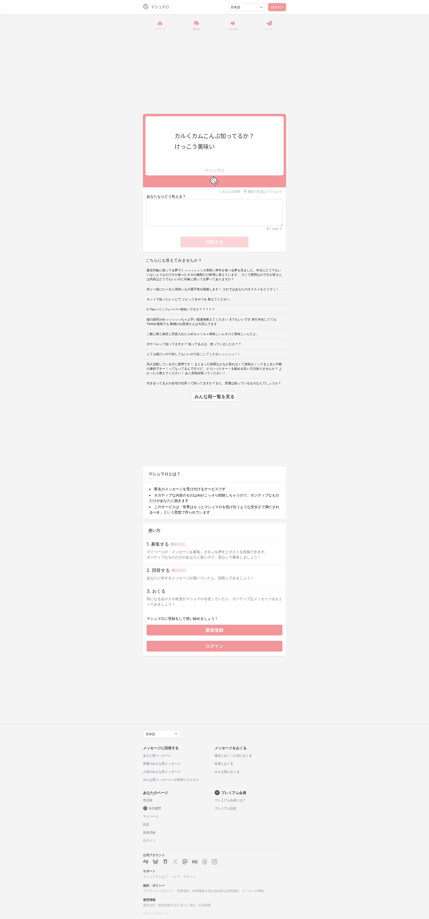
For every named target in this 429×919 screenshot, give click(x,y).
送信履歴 (153, 808)
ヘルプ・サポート (183, 876)
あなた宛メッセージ (157, 755)
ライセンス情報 (253, 891)
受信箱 (147, 800)
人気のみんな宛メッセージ (162, 771)
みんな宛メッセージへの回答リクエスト (171, 779)
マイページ (151, 816)
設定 (146, 824)
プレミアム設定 (225, 808)
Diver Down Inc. (157, 913)
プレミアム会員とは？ (230, 800)
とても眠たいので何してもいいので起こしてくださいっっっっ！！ (193, 354)
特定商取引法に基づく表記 (177, 905)
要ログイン (178, 544)
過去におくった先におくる (233, 755)
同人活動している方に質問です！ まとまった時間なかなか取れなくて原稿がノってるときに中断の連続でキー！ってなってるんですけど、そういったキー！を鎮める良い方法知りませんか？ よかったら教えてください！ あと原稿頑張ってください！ (214, 368)
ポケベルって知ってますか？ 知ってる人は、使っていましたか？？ (194, 344)
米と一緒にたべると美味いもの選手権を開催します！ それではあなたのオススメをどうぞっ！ (213, 289)
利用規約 (183, 891)
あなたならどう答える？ (166, 196)
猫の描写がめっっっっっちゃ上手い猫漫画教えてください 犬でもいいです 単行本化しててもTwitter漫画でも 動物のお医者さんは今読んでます (212, 321)
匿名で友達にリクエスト (265, 191)
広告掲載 (204, 905)
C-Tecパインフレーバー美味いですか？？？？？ (181, 309)
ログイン (277, 7)
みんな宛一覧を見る (214, 396)
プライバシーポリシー (158, 891)
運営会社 (149, 905)
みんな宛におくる (227, 771)
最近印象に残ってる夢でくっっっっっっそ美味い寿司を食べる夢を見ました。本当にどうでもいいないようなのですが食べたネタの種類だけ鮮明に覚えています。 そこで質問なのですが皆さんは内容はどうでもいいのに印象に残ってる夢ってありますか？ (214, 274)
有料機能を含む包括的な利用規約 (215, 891)
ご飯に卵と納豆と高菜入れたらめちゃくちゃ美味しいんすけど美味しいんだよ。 (203, 334)
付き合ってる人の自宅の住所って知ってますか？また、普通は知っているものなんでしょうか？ (214, 383)
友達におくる (223, 763)
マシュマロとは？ (155, 876)
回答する (214, 242)
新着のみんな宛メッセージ (162, 763)
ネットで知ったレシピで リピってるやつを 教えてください (188, 299)
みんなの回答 (231, 191)
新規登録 (214, 630)
